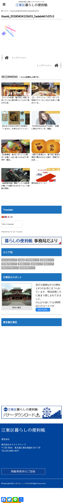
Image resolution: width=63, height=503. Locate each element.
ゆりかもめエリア (9, 260)
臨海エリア (48, 264)
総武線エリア (37, 264)
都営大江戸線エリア (10, 268)
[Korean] (11, 217)
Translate (19, 232)
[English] (5, 217)
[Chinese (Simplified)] (2, 217)
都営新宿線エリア (27, 268)
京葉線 (21, 260)
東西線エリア (24, 264)
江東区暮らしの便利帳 (22, 483)
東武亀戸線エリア (9, 264)
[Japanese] (8, 217)
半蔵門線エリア (32, 260)
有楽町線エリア (47, 260)
